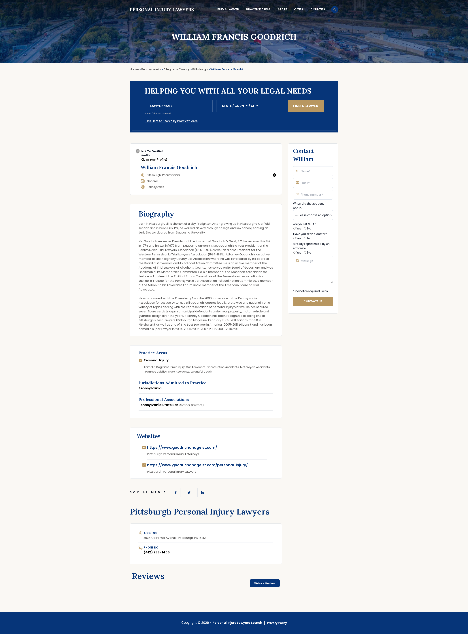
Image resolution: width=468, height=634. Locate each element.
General (152, 181)
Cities (298, 9)
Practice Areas (258, 9)
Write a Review (264, 583)
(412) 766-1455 (157, 552)
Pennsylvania (155, 187)
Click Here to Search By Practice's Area (171, 121)
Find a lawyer (228, 9)
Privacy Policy (277, 623)
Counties (317, 9)
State (282, 9)
